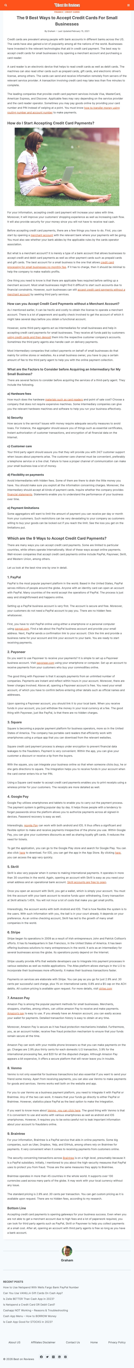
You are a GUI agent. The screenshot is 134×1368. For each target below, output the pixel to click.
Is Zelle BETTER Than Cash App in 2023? (28, 1298)
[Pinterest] (65, 1357)
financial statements (19, 494)
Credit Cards (72, 12)
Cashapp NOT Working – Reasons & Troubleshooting (35, 1310)
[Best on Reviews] (67, 5)
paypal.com (22, 628)
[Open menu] (128, 5)
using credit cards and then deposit (29, 337)
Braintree (68, 1157)
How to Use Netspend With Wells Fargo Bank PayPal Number (41, 1287)
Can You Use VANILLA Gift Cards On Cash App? (33, 1293)
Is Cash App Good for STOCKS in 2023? (28, 1321)
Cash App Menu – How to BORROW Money (29, 1316)
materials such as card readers (64, 399)
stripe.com (105, 988)
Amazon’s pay (15, 1013)
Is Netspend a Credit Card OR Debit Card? (29, 1304)
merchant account (42, 235)
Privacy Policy (117, 1342)
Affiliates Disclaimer (43, 1342)
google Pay (31, 825)
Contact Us (73, 1342)
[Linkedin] (59, 1357)
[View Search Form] (5, 5)
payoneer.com (45, 662)
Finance (58, 12)
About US (14, 1342)
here (22, 852)
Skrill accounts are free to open (86, 882)
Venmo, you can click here (64, 1110)
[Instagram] (53, 1357)
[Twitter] (47, 1357)
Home (94, 1342)
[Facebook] (41, 1357)
